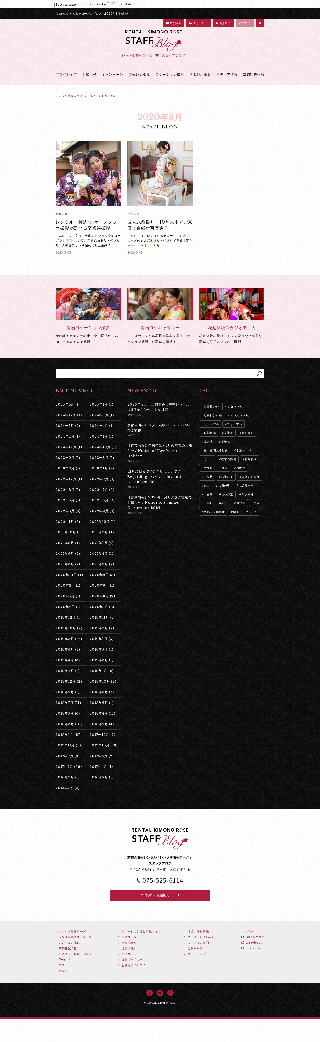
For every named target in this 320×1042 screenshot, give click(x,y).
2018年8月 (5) (101, 692)
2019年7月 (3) (101, 639)
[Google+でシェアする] (170, 993)
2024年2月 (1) (68, 436)
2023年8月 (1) (101, 458)
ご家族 (208, 477)
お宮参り (250, 459)
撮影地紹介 (129, 943)
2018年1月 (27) (69, 735)
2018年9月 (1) (68, 692)
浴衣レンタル (213, 415)
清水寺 (240, 503)
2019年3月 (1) (101, 660)
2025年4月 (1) (68, 404)
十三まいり (243, 450)
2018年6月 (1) (101, 703)
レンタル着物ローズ (72, 931)
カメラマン (129, 954)
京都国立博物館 (214, 512)
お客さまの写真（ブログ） (76, 954)
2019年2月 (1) (68, 671)
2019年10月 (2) (69, 628)
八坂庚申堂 (246, 486)
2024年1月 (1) (101, 436)
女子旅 (228, 433)
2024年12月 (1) (69, 415)
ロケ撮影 (175, 23)
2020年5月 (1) (68, 596)
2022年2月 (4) (102, 511)
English (65, 959)
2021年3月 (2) (68, 564)
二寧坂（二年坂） (216, 503)
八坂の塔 (224, 486)
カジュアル (211, 424)
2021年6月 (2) (68, 553)
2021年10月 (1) (69, 532)
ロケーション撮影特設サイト (141, 931)
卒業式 (225, 442)
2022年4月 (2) (102, 500)
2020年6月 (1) (102, 585)
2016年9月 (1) (68, 777)
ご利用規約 (195, 948)
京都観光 (210, 433)
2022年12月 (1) (69, 479)
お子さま (227, 477)
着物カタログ (254, 937)
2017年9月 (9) (68, 756)
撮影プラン (129, 937)
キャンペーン (112, 74)
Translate (124, 4)
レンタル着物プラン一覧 (75, 937)
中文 (61, 965)
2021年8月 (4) (68, 543)
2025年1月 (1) (101, 404)
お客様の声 (211, 406)
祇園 (257, 503)
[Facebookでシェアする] (149, 993)
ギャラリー (199, 23)
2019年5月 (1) (101, 649)
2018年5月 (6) (68, 713)
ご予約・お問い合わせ (160, 895)
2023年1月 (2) (101, 468)
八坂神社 (247, 494)
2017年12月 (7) (102, 735)
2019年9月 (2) (101, 628)
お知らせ (89, 74)
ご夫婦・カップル (216, 468)
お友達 (240, 468)
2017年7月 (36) (69, 767)
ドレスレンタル (240, 415)
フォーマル (234, 424)
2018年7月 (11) (68, 703)
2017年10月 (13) (103, 745)
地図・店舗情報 (198, 931)
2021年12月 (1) (102, 521)
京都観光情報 (253, 74)
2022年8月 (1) (68, 490)
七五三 (208, 459)
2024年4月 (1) (101, 426)
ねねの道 (227, 494)
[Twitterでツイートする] (160, 993)
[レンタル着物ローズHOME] (260, 23)
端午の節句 (228, 459)
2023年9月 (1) (68, 458)
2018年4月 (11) (102, 713)
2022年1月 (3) (68, 521)
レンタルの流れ (69, 943)
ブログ (246, 23)
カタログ (224, 23)
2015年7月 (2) (68, 788)
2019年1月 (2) (101, 671)
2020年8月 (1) (68, 585)
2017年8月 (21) (102, 756)
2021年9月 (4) (101, 532)
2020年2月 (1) (68, 607)
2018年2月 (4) (101, 724)
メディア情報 (227, 74)
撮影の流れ (129, 948)
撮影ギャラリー (132, 959)
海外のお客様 (250, 477)
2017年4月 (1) (101, 767)
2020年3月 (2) (102, 596)
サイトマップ (196, 954)
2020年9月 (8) (102, 575)
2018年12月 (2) (69, 681)
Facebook (254, 943)
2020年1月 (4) (101, 607)
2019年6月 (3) (68, 649)
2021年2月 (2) (101, 564)
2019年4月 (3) (68, 660)
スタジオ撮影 (200, 74)
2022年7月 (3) (102, 490)
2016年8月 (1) (101, 777)
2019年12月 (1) (68, 617)
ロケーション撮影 (169, 74)
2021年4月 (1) (101, 553)
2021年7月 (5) (101, 543)
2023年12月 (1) (69, 447)
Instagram (254, 948)
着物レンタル (139, 74)
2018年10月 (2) (102, 681)
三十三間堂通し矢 (216, 450)
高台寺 (208, 494)
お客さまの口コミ (133, 965)
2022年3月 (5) (68, 511)
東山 (207, 486)
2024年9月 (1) (101, 415)
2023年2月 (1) (68, 468)
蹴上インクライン (245, 512)
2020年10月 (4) (69, 575)
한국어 (63, 971)
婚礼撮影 (247, 433)
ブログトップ (66, 74)
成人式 (208, 442)
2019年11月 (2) (102, 617)
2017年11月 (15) (69, 745)
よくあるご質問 (198, 943)
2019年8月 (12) (69, 639)
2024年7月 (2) (68, 426)
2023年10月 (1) (102, 447)
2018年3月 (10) (69, 724)
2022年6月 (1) (68, 500)
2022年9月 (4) (102, 479)
